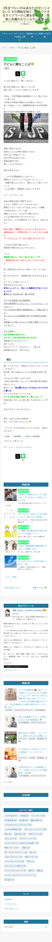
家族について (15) (11, 847)
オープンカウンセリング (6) (15, 870)
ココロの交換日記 (39, 710)
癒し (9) (33, 852)
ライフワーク (22, 739)
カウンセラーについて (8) (14, 861)
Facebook (8, 899)
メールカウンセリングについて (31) (18, 824)
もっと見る (8, 781)
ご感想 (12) (25, 847)
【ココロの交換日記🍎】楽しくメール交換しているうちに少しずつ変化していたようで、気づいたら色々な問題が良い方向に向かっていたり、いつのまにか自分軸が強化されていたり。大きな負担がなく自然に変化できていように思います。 (26, 698)
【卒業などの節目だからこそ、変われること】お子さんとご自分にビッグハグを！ (32, 497)
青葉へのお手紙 (44, 35)
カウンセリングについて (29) (35, 829)
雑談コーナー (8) (31, 857)
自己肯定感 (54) (11, 820)
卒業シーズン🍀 (40, 587)
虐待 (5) (31, 870)
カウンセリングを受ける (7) (15, 866)
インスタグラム (10, 904)
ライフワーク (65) (38, 815)
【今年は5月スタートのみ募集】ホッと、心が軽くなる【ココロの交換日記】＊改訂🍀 (32, 770)
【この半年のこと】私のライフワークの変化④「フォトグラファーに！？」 (32, 752)
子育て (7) (30, 861)
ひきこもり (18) (11, 838)
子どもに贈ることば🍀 (19, 64)
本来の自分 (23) (20, 834)
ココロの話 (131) (11, 815)
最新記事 (26, 683)
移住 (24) (8, 834)
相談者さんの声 (32, 35)
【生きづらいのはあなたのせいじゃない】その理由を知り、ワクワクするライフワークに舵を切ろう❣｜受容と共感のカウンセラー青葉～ (26, 13)
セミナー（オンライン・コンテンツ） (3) (20, 875)
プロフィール (7, 33)
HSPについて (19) (35, 834)
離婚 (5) (40, 870)
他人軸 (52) (23, 820)
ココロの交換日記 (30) (13, 829)
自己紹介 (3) (9, 879)
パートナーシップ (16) (27, 838)
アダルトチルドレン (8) (13, 857)
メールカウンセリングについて (23, 710)
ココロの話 (8, 710)
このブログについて (11, 670)
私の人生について (12, 587)
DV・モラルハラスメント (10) (16, 852)
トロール (38, 303)
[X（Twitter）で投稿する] (17, 73)
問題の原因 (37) (36, 820)
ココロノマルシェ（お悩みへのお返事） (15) (22, 843)
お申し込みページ (11, 908)
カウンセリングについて (38, 722)
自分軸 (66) (24, 815)
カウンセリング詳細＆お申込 (20, 36)
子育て (6, 68)
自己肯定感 (40, 739)
